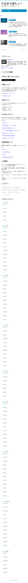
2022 (5, 371)
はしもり (11, 59)
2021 (5, 401)
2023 (5, 325)
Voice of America (6, 152)
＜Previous (4, 50)
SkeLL (3, 154)
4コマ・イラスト (6, 194)
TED (3, 149)
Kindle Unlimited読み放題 (8, 135)
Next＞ (23, 50)
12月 (4, 227)
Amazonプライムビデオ (8, 133)
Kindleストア (5, 123)
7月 (4, 246)
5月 (4, 204)
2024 (5, 275)
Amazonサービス (6, 189)
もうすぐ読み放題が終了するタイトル (11, 130)
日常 (3, 192)
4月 (4, 208)
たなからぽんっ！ (12, 3)
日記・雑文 (15, 189)
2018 (5, 551)
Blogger (16, 580)
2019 (5, 501)
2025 (5, 225)
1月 (4, 219)
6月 (4, 250)
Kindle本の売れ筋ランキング (9, 128)
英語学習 (22, 189)
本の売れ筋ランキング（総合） (9, 125)
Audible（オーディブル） (8, 93)
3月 (4, 212)
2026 (5, 202)
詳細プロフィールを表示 (7, 68)
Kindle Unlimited (6, 95)
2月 (4, 216)
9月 (4, 239)
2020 (5, 451)
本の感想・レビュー (7, 187)
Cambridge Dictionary (7, 157)
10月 (4, 235)
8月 (4, 242)
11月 (4, 231)
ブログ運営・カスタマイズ (13, 192)
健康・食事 (17, 187)
